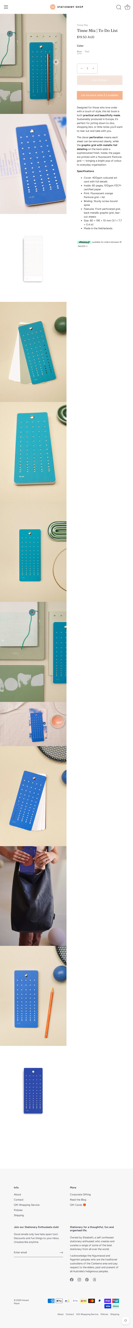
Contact (19, 1199)
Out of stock (99, 80)
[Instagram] (79, 1279)
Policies (18, 1210)
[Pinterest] (87, 1279)
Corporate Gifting (80, 1194)
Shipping (19, 1215)
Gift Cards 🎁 (78, 1204)
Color (80, 45)
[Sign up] (61, 1252)
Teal (87, 51)
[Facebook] (71, 1279)
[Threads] (94, 1279)
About (17, 1194)
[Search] (119, 7)
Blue (79, 51)
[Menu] (6, 7)
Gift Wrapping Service (26, 1204)
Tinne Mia (82, 25)
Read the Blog (78, 1199)
